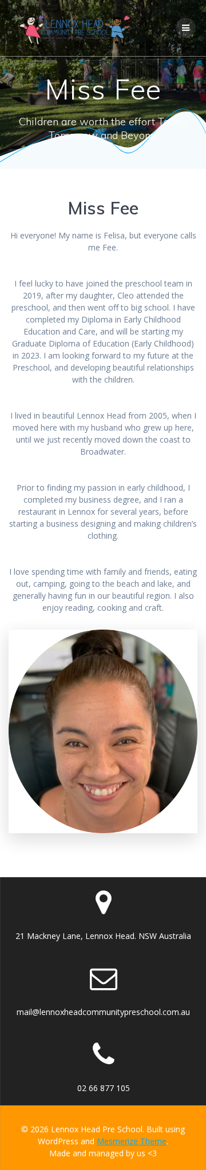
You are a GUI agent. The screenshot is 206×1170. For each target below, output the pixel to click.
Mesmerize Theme (132, 1141)
